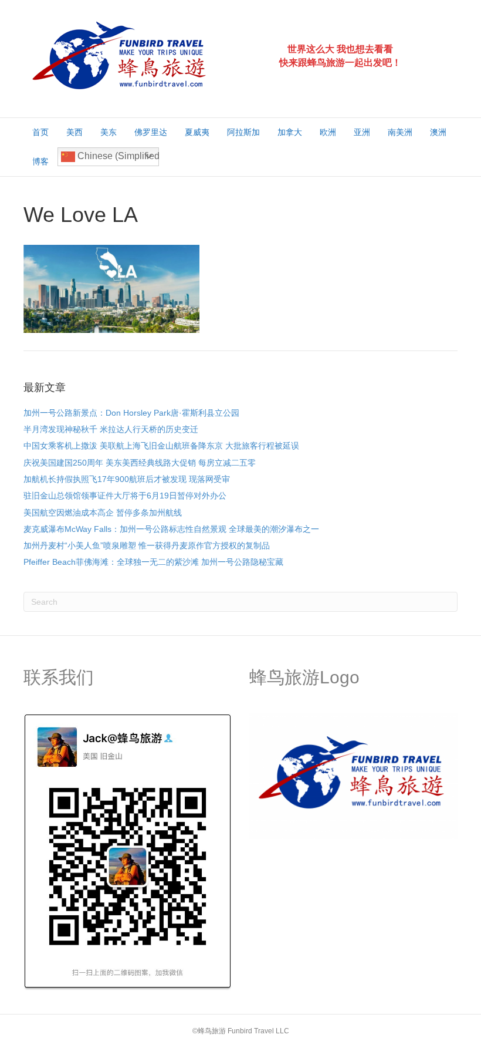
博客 (40, 161)
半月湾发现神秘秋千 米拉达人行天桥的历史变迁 (110, 429)
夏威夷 (197, 132)
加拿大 (289, 132)
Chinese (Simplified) (117, 156)
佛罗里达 (150, 132)
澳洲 (438, 132)
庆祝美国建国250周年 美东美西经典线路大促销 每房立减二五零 (139, 462)
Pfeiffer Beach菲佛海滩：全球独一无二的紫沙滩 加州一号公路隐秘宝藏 (153, 562)
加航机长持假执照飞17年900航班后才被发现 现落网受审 (126, 479)
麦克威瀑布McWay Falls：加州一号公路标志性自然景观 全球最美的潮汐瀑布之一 (171, 529)
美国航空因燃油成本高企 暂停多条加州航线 (102, 512)
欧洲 (328, 132)
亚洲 (362, 132)
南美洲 (400, 132)
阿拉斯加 (243, 132)
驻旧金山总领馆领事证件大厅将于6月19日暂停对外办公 (124, 495)
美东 (108, 132)
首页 (40, 132)
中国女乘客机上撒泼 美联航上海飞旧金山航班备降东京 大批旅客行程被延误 (161, 445)
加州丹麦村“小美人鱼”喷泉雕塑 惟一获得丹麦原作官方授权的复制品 (146, 545)
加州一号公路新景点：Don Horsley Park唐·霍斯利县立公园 (131, 412)
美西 (74, 132)
